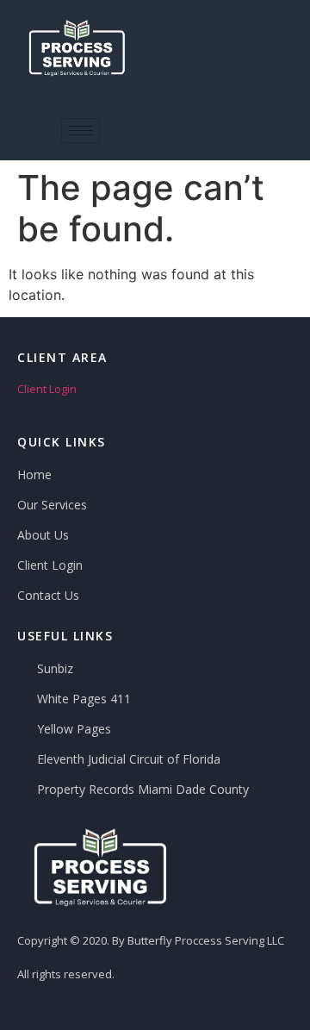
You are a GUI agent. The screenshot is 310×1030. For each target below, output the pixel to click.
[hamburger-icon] (80, 130)
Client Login (47, 388)
